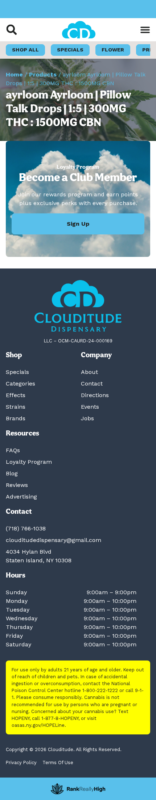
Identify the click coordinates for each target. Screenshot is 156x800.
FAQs (13, 450)
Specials (17, 371)
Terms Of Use (57, 762)
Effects (15, 395)
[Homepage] (78, 306)
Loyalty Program (29, 461)
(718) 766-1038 (26, 528)
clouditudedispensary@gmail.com (53, 540)
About (89, 371)
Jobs (87, 418)
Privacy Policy (21, 762)
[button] (11, 30)
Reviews (17, 485)
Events (90, 406)
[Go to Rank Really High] (78, 788)
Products (43, 74)
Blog (12, 473)
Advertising (21, 496)
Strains (15, 406)
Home (14, 74)
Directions (95, 395)
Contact (92, 383)
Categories (20, 383)
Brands (15, 418)
